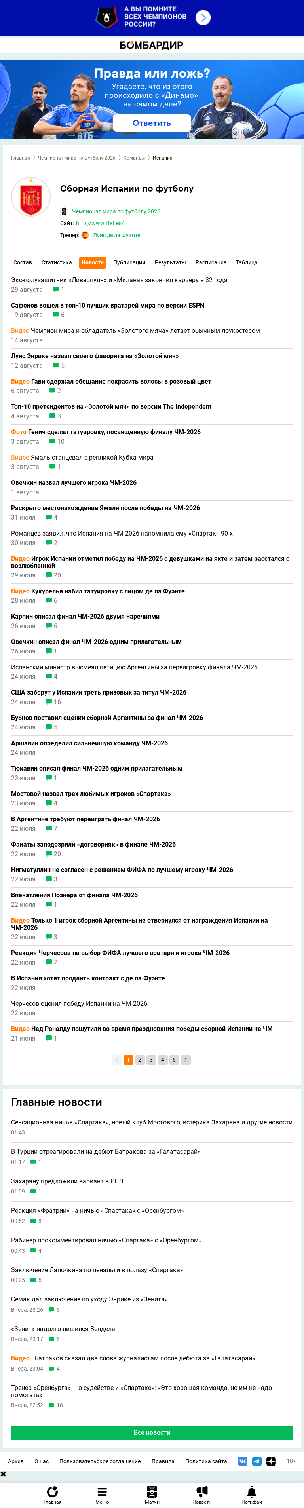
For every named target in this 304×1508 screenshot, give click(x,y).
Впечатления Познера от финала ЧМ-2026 (74, 895)
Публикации (129, 262)
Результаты (170, 262)
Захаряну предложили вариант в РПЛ (67, 1181)
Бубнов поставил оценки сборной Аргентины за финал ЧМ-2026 (107, 718)
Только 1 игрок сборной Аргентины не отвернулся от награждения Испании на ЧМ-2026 (139, 924)
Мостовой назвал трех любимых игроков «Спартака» (91, 794)
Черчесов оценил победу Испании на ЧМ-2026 (79, 1003)
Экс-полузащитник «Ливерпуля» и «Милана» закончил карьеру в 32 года (119, 280)
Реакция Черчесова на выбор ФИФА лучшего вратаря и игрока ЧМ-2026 (120, 953)
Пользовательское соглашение (100, 1461)
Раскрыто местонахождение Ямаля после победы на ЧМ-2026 (105, 508)
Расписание (211, 262)
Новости (93, 262)
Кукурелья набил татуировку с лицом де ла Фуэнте (98, 591)
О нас (41, 1461)
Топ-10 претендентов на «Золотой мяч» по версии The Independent (111, 406)
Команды (134, 158)
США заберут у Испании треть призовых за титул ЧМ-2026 (98, 692)
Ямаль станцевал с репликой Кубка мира (82, 457)
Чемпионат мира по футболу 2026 (77, 158)
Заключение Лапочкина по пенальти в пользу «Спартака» (97, 1270)
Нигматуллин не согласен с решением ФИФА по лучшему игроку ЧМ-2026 (122, 870)
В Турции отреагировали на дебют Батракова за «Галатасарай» (106, 1151)
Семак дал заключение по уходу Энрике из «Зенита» (89, 1299)
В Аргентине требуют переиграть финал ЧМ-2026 (85, 819)
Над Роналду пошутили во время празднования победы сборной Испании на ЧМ (142, 1029)
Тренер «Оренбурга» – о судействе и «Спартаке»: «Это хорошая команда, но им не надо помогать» (141, 1391)
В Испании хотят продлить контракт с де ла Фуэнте (88, 978)
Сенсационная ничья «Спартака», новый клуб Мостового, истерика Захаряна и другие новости (152, 1122)
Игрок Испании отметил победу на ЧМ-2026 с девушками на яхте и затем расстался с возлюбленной (150, 562)
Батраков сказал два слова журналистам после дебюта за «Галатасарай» (133, 1358)
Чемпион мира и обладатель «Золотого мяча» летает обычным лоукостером (135, 330)
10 (61, 441)
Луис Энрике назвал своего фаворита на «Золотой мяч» (95, 356)
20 (57, 575)
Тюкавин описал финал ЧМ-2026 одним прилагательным (96, 768)
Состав (22, 262)
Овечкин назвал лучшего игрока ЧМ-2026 (74, 482)
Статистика (57, 262)
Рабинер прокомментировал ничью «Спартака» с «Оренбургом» (106, 1240)
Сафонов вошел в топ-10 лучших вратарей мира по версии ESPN (107, 305)
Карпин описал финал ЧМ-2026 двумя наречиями (85, 616)
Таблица (247, 262)
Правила (163, 1461)
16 (57, 702)
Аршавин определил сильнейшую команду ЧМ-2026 (89, 743)
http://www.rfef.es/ (100, 223)
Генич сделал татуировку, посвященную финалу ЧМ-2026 (106, 432)
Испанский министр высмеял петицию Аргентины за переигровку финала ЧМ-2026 (134, 667)
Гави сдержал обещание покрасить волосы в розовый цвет (111, 381)
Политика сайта (206, 1461)
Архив (16, 1461)
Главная (20, 158)
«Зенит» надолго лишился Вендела (63, 1329)
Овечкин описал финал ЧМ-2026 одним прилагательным (96, 642)
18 (60, 1405)
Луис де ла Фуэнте (116, 235)
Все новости (152, 1432)
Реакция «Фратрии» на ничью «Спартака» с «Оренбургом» (97, 1210)
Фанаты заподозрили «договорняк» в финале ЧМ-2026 (93, 844)
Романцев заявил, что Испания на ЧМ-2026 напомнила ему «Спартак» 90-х (122, 533)
